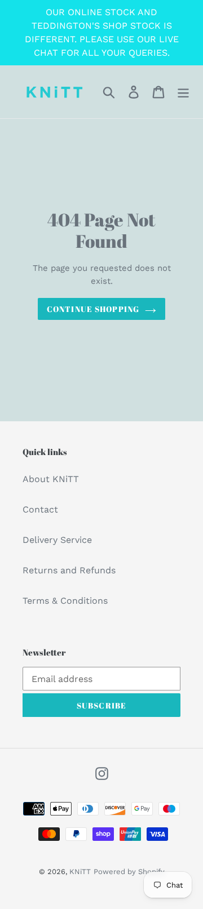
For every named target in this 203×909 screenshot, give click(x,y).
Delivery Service (57, 539)
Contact (40, 509)
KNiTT (80, 871)
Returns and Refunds (69, 570)
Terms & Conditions (65, 600)
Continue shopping (93, 309)
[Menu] (183, 92)
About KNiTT (51, 479)
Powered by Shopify (129, 871)
